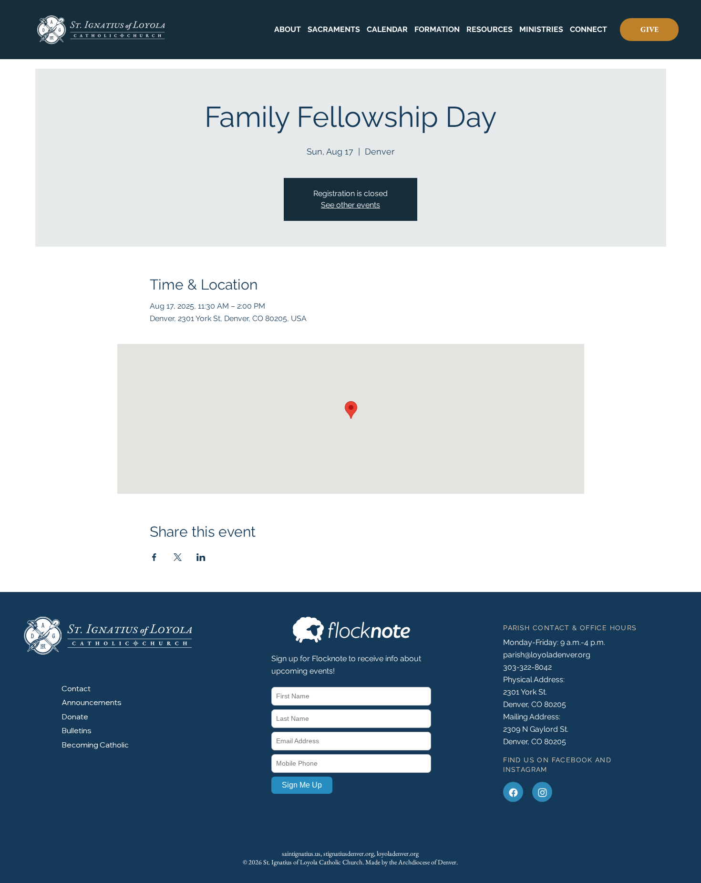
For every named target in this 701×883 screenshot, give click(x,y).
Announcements (92, 702)
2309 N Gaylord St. (535, 729)
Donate (75, 716)
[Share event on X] (177, 557)
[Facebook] (513, 792)
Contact (76, 688)
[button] (287, 30)
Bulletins (77, 730)
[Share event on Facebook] (154, 557)
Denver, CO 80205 (534, 741)
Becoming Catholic (95, 744)
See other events (350, 204)
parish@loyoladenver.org (546, 654)
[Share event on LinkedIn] (201, 557)
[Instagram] (542, 792)
